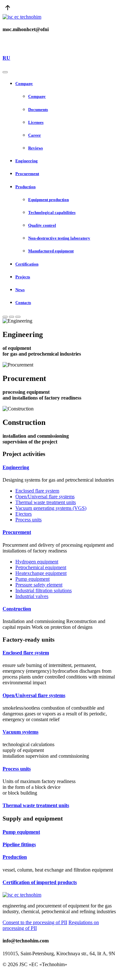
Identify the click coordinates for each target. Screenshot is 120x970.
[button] (66, 83)
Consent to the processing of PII (35, 922)
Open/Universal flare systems (45, 496)
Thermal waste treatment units (45, 502)
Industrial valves (31, 596)
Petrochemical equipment (40, 567)
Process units (28, 519)
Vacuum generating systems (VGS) (50, 508)
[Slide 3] (17, 317)
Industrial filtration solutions (43, 590)
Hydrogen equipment (36, 561)
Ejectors (23, 514)
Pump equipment (32, 579)
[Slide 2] (11, 317)
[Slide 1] (5, 317)
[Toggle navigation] (5, 72)
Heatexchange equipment (41, 573)
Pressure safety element (38, 584)
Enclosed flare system (37, 490)
